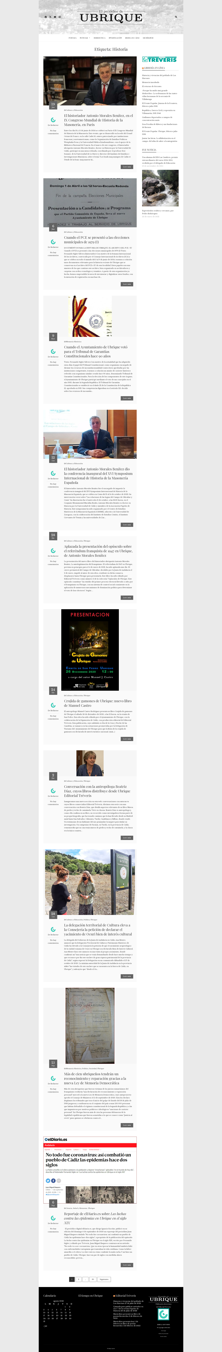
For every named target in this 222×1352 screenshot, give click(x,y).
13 (57, 1313)
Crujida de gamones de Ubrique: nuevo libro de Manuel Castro (98, 703)
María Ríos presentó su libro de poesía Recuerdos (126, 1315)
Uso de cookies (163, 1336)
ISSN (159, 1324)
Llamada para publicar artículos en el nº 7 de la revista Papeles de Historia (128, 1309)
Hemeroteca (99, 38)
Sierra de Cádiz (132, 38)
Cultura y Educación (74, 110)
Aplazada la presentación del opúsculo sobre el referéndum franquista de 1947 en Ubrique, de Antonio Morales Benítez (98, 551)
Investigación (115, 38)
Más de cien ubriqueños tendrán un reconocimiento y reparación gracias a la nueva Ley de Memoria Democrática (95, 1078)
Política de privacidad (163, 1333)
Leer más (127, 167)
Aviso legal (163, 1330)
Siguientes (104, 1279)
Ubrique (87, 541)
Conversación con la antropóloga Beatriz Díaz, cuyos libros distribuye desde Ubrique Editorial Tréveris (97, 791)
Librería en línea (154, 67)
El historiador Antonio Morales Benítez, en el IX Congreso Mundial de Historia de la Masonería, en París (98, 120)
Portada (72, 38)
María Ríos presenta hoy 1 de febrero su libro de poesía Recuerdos (125, 1323)
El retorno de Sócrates (151, 86)
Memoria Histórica (73, 342)
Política (87, 920)
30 (93, 1279)
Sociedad (93, 1069)
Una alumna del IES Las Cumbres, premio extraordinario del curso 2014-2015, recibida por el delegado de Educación (160, 160)
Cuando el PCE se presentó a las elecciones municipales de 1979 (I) (96, 239)
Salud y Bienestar (80, 1208)
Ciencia (69, 1208)
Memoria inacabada (150, 82)
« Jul (45, 1326)
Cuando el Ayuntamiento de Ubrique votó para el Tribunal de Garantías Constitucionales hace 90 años (95, 351)
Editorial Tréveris (126, 1295)
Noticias (84, 38)
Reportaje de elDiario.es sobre (95, 1218)
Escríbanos (148, 38)
